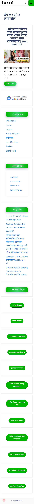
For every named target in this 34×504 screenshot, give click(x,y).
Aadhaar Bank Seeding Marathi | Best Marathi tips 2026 (15, 227)
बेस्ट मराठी (7, 3)
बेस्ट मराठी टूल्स (12, 134)
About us (14, 177)
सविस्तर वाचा (10, 84)
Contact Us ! (15, 181)
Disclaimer (14, 186)
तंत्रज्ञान (9, 129)
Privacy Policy (16, 190)
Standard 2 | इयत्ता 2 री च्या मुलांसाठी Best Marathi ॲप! (17, 260)
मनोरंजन (9, 138)
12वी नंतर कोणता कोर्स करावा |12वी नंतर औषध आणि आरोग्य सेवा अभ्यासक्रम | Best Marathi (17, 37)
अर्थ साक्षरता (11, 121)
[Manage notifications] (4, 500)
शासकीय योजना (12, 142)
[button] (25, 3)
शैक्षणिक (9, 146)
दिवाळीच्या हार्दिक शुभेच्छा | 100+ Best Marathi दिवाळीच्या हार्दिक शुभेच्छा (17, 271)
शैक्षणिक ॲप (11, 151)
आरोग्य (8, 125)
